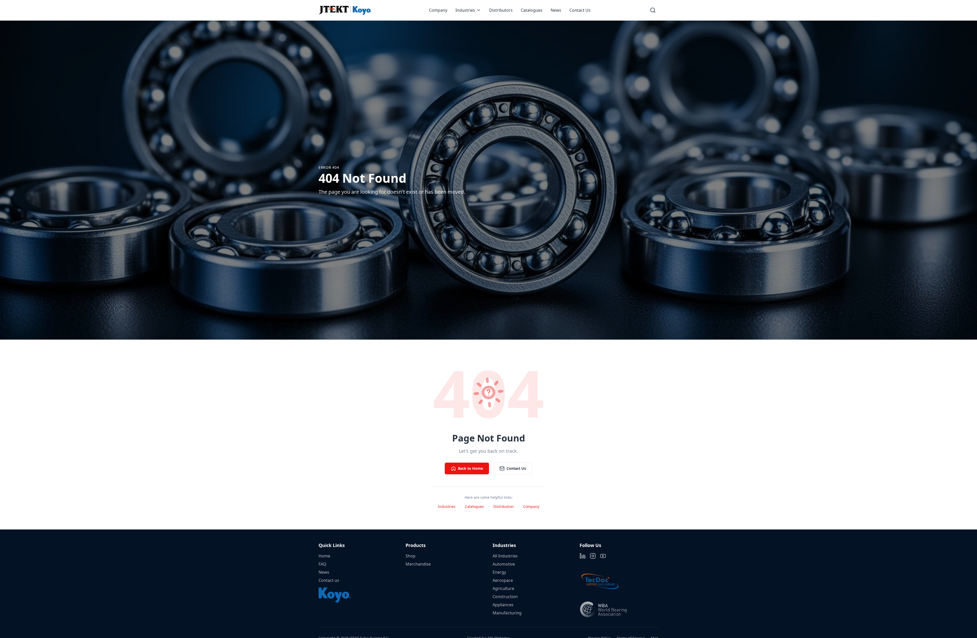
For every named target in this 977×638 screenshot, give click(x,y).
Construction (505, 596)
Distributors (501, 10)
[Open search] (652, 10)
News (556, 10)
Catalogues (531, 10)
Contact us (329, 580)
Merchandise (418, 564)
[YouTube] (603, 556)
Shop (410, 556)
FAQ (322, 564)
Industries (465, 10)
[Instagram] (593, 556)
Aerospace (503, 580)
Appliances (503, 604)
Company (438, 10)
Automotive (504, 564)
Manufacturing (507, 613)
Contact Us (580, 10)
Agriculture (503, 588)
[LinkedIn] (583, 556)
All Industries (505, 556)
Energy (499, 572)
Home (324, 556)
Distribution (503, 506)
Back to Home (470, 468)
